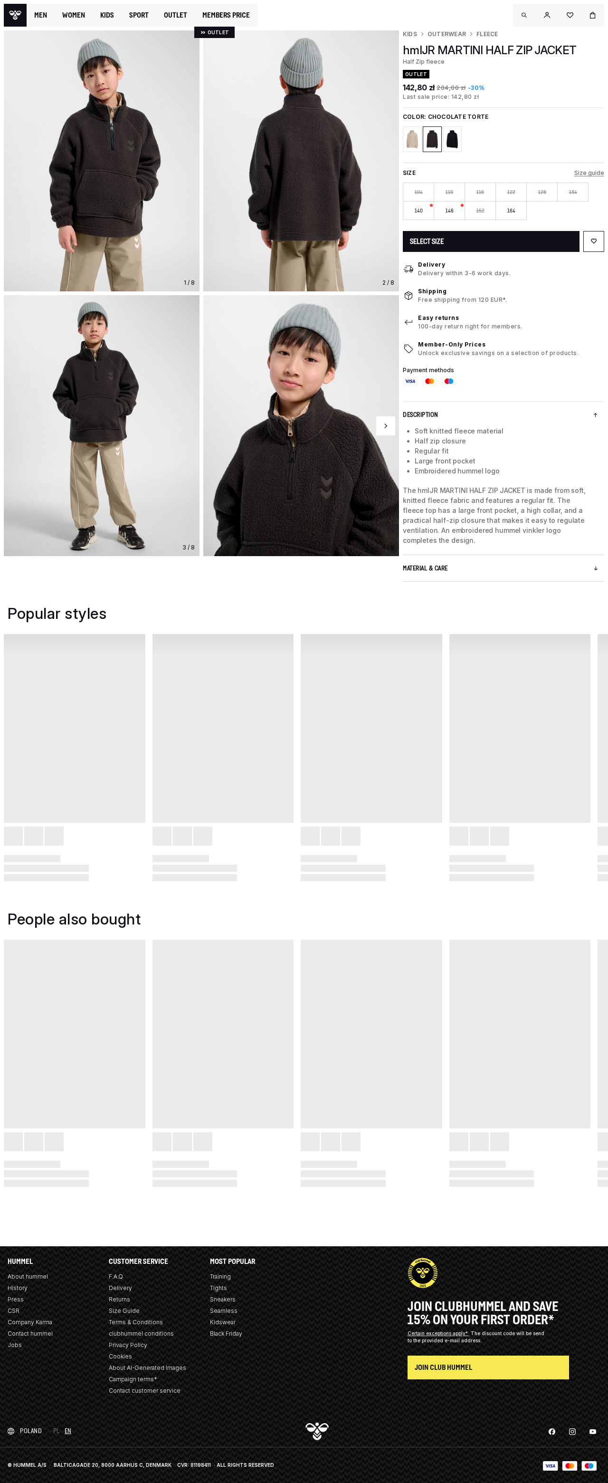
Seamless (224, 1310)
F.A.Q (116, 1276)
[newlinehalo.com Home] (15, 15)
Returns (119, 1299)
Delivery (431, 264)
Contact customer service (144, 1390)
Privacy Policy (128, 1344)
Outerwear (447, 34)
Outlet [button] (175, 15)
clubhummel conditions (141, 1333)
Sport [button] (139, 15)
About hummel (28, 1276)
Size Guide (124, 1310)
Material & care (425, 568)
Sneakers (223, 1299)
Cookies (120, 1356)
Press (16, 1299)
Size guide (589, 172)
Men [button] (40, 15)
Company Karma (30, 1322)
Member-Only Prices (451, 344)
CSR (13, 1310)
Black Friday (226, 1333)
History (18, 1287)
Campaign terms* (133, 1379)
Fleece (487, 34)
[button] (524, 15)
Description (420, 414)
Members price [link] (226, 15)
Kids (410, 34)
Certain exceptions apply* (438, 1333)
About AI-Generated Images (147, 1367)
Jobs (15, 1344)
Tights (218, 1287)
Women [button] (73, 15)
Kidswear (223, 1322)
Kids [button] (107, 15)
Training (220, 1276)
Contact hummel (30, 1333)
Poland (31, 1431)
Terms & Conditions (136, 1322)
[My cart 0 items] (592, 15)
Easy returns (438, 317)
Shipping (432, 291)
